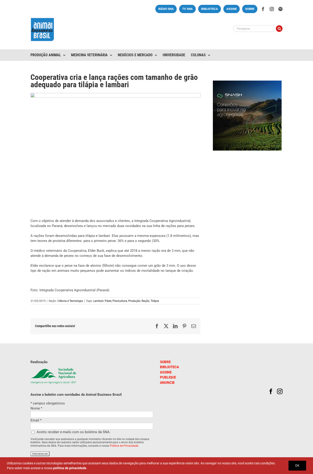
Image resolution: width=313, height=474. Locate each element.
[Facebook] (271, 391)
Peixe (108, 301)
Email (35, 420)
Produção (134, 301)
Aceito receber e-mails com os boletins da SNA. (73, 432)
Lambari (98, 301)
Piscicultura (120, 301)
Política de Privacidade (124, 445)
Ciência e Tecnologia (70, 301)
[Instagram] (280, 391)
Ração (145, 301)
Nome (36, 408)
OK (297, 465)
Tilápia (155, 301)
